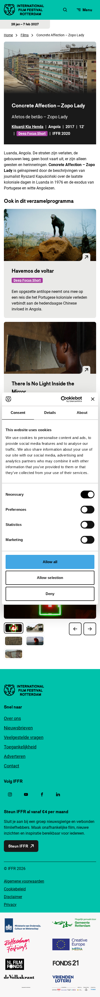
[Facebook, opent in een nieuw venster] (42, 794)
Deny (50, 594)
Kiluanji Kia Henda (27, 126)
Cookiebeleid (15, 889)
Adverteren (14, 756)
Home (8, 35)
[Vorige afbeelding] (75, 629)
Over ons (12, 718)
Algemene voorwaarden (24, 881)
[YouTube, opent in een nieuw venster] (26, 794)
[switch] (87, 509)
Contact (11, 765)
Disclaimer (13, 897)
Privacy (10, 904)
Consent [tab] (18, 412)
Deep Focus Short (32, 133)
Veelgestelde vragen (23, 737)
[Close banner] (92, 399)
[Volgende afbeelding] (89, 629)
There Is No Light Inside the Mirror (43, 387)
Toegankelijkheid (20, 746)
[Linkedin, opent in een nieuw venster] (58, 794)
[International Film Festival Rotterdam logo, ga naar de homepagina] (24, 9)
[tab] (13, 628)
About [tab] (82, 412)
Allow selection (50, 578)
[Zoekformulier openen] (65, 10)
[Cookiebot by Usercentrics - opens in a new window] (62, 399)
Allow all (50, 562)
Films (25, 35)
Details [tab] (50, 412)
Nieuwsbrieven (18, 727)
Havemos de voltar (33, 271)
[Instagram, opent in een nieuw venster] (10, 794)
